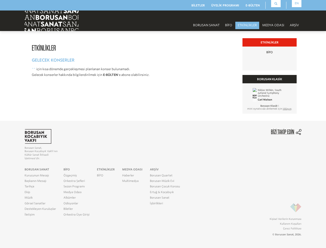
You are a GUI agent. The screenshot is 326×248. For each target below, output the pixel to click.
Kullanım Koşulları (290, 223)
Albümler (69, 197)
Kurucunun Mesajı (37, 175)
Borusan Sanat (159, 197)
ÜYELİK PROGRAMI (225, 5)
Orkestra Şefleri (74, 181)
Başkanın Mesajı (35, 181)
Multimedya (130, 181)
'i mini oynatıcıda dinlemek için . (269, 107)
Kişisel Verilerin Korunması (285, 218)
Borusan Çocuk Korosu (165, 186)
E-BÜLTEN (253, 5)
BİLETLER (198, 5)
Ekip (27, 192)
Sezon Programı (74, 186)
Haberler (128, 175)
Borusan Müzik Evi (162, 181)
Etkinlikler (247, 25)
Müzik (29, 197)
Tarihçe (29, 186)
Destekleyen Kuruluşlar (40, 209)
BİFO (228, 25)
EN (297, 3)
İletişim (30, 214)
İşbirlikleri (156, 203)
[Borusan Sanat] (52, 20)
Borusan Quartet (161, 175)
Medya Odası (72, 192)
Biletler (68, 209)
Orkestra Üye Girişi (76, 214)
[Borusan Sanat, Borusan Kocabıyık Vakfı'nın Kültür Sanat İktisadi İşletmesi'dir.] (38, 136)
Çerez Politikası (292, 228)
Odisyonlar (70, 203)
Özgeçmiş (70, 175)
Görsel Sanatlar (35, 203)
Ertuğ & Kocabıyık (162, 192)
